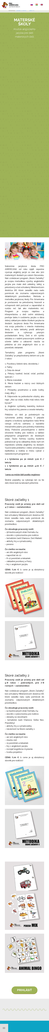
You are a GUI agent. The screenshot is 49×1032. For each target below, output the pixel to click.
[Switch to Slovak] (31, 4)
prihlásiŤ (24, 990)
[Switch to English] (41, 4)
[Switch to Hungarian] (36, 4)
